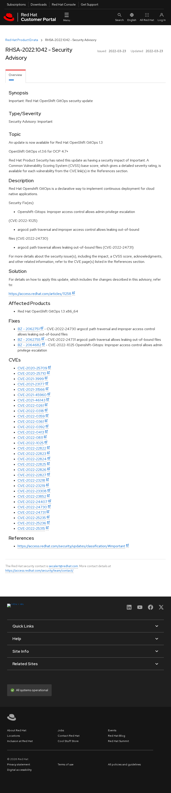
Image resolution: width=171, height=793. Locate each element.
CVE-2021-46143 (31, 400)
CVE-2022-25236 (32, 523)
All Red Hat (147, 20)
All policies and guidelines (124, 764)
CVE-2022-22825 (32, 464)
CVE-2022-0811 (30, 437)
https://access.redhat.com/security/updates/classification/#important (71, 546)
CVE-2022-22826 (32, 469)
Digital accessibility (19, 770)
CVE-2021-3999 (31, 378)
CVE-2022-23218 (31, 480)
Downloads (39, 4)
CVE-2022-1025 (31, 443)
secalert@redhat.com (63, 566)
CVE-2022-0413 (31, 432)
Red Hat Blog (116, 736)
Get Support (89, 4)
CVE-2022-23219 (31, 485)
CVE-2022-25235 (32, 517)
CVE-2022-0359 (31, 416)
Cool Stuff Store (68, 741)
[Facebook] (150, 608)
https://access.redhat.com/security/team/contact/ (39, 570)
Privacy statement (18, 764)
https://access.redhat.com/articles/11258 (40, 293)
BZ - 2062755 (29, 339)
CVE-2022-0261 (31, 405)
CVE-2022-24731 (32, 512)
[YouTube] (139, 608)
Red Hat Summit (118, 741)
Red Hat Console (64, 4)
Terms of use (65, 764)
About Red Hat (16, 730)
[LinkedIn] (129, 608)
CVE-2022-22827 (32, 475)
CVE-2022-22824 (32, 459)
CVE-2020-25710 (32, 373)
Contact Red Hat (68, 736)
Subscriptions (16, 4)
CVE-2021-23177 (31, 384)
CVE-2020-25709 (32, 368)
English (131, 20)
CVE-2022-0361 (31, 421)
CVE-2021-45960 (32, 394)
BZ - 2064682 (29, 345)
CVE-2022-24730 (32, 507)
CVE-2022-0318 (31, 411)
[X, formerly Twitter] (161, 608)
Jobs (61, 730)
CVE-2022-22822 (32, 448)
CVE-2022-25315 (31, 528)
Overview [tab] (15, 75)
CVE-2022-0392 (31, 427)
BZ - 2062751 (29, 329)
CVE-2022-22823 (32, 453)
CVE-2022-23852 (32, 496)
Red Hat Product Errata (21, 40)
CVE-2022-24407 (32, 501)
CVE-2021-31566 (31, 389)
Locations (13, 736)
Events (112, 730)
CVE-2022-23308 (32, 491)
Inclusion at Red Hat (20, 741)
